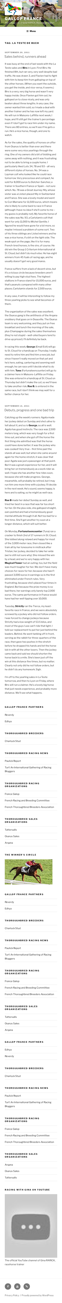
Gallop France (23, 18)
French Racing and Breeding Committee (27, 800)
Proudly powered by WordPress (38, 1295)
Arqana (9, 842)
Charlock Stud (13, 741)
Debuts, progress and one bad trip (29, 410)
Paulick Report (13, 761)
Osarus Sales (12, 836)
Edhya (8, 721)
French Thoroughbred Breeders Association (29, 807)
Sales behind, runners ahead (25, 56)
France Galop (12, 794)
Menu (33, 31)
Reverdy (9, 714)
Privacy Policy (12, 1295)
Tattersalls (11, 829)
